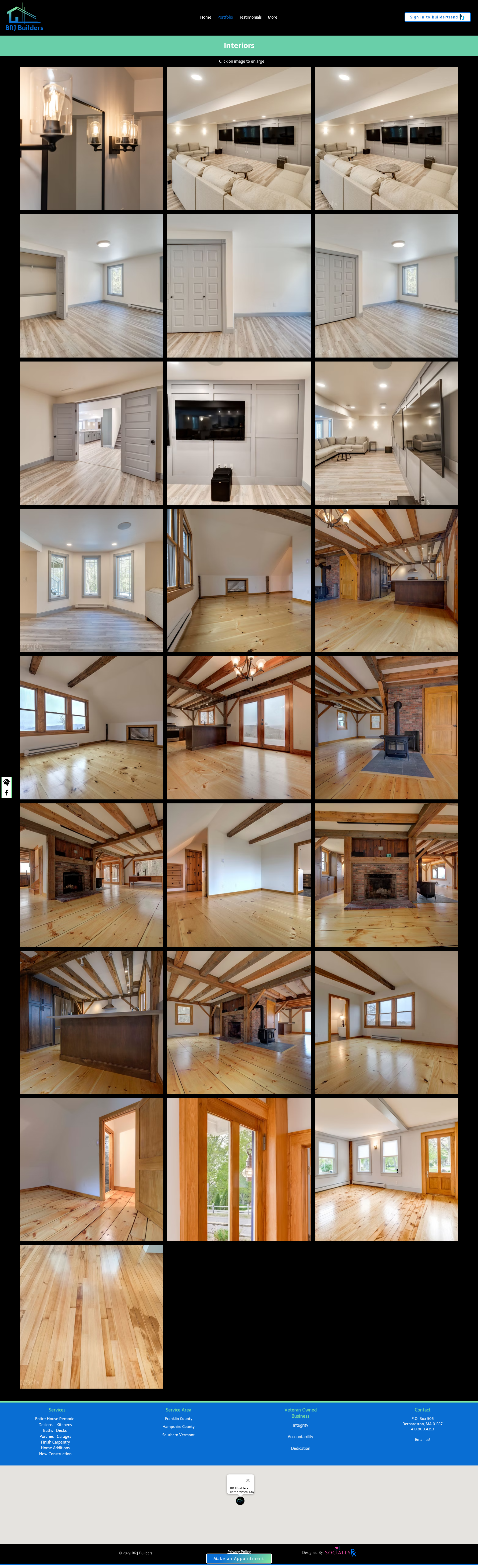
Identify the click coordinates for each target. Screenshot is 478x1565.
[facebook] (6, 792)
